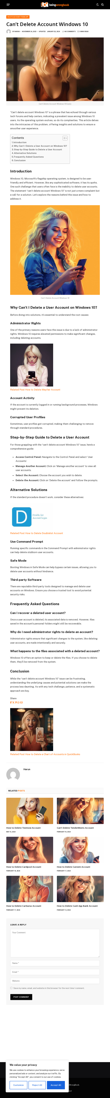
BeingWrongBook (71, 1085)
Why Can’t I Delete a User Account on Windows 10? (40, 146)
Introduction (19, 142)
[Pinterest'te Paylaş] (16, 702)
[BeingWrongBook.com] (55, 4)
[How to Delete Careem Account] (80, 850)
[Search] (102, 4)
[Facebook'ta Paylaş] (11, 702)
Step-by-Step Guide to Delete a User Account (38, 149)
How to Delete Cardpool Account (23, 866)
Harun (17, 31)
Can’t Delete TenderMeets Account (75, 827)
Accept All (56, 1085)
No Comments (70, 31)
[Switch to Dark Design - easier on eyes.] (97, 4)
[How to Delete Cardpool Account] (29, 850)
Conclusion (20, 160)
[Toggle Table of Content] (63, 138)
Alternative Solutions (25, 153)
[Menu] (8, 4)
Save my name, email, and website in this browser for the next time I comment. (49, 988)
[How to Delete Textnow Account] (29, 811)
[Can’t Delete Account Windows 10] (55, 69)
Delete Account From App (17, 17)
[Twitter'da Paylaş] (13, 702)
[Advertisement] (55, 1033)
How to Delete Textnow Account (23, 827)
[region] (37, 1076)
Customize (18, 1085)
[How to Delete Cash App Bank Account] (80, 889)
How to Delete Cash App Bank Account (77, 905)
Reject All (37, 1085)
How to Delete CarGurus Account (23, 905)
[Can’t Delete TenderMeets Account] (80, 811)
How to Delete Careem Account (73, 866)
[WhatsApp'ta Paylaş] (18, 702)
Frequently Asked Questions (29, 157)
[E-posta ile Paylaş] (21, 702)
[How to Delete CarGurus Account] (29, 889)
